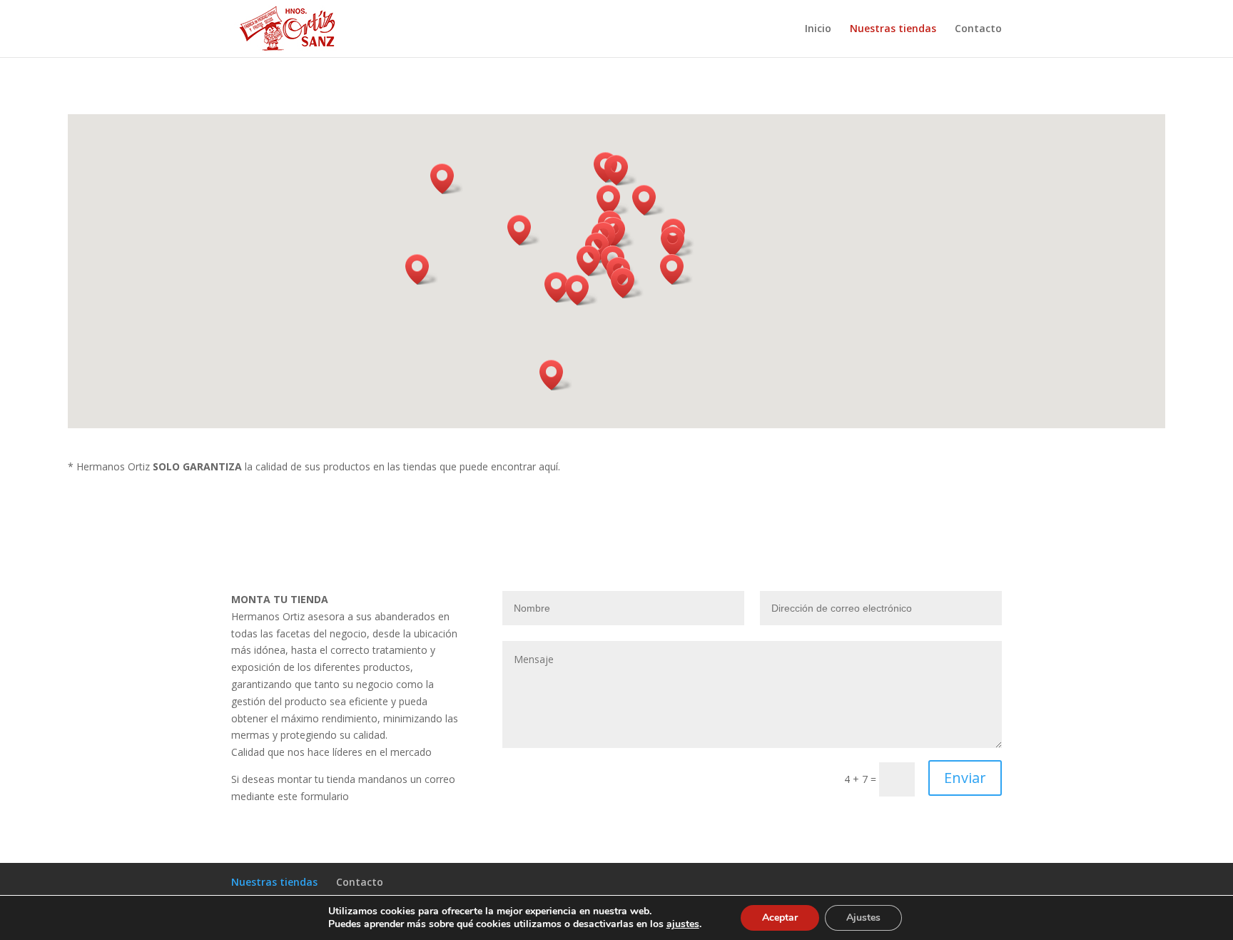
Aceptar (780, 917)
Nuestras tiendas (893, 29)
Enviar (965, 777)
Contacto (978, 29)
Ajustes (863, 917)
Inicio (818, 29)
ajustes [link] (682, 924)
